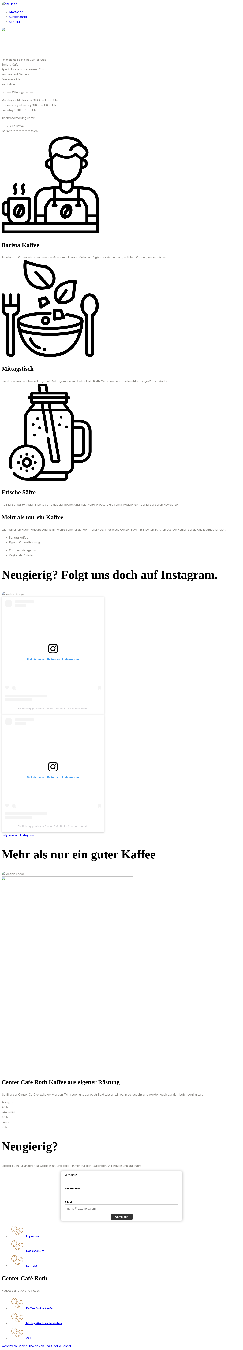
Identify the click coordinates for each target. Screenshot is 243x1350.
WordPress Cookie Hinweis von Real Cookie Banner (36, 1346)
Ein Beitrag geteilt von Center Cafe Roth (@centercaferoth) (53, 708)
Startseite (16, 12)
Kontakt (14, 22)
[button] (121, 79)
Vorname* (71, 1174)
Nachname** (72, 1188)
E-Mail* (69, 1202)
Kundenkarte (18, 17)
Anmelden (121, 1216)
